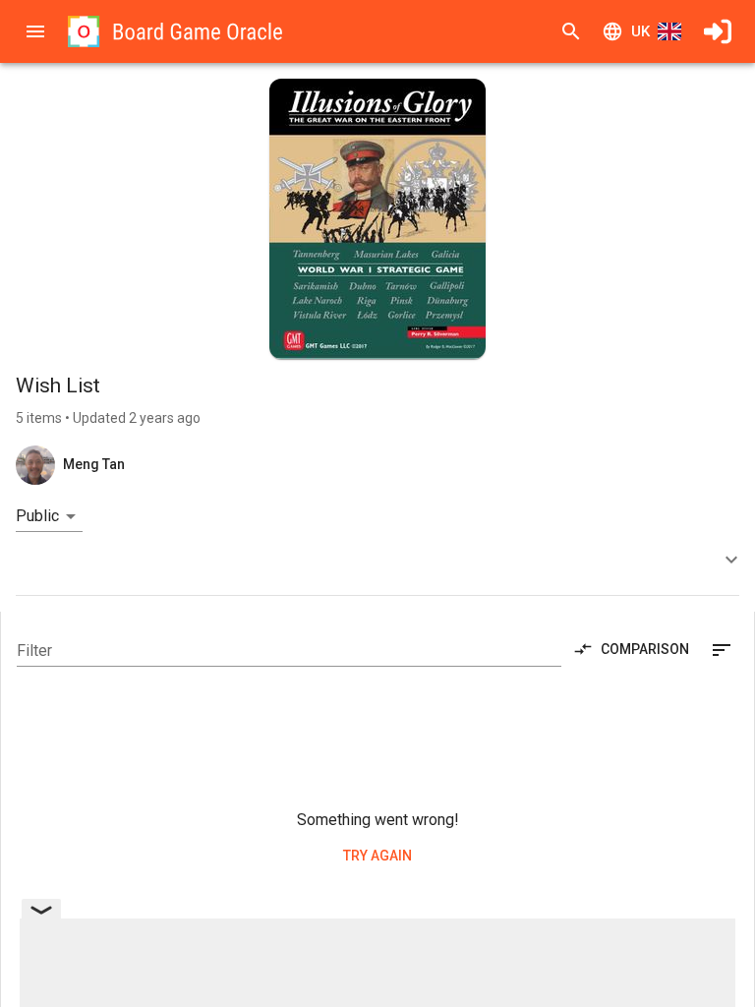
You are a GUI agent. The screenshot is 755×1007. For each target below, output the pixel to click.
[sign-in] (717, 31)
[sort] (721, 650)
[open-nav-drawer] (35, 31)
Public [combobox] (37, 515)
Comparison (645, 649)
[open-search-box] (571, 31)
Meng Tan (94, 464)
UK (640, 31)
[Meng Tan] (35, 465)
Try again (377, 855)
